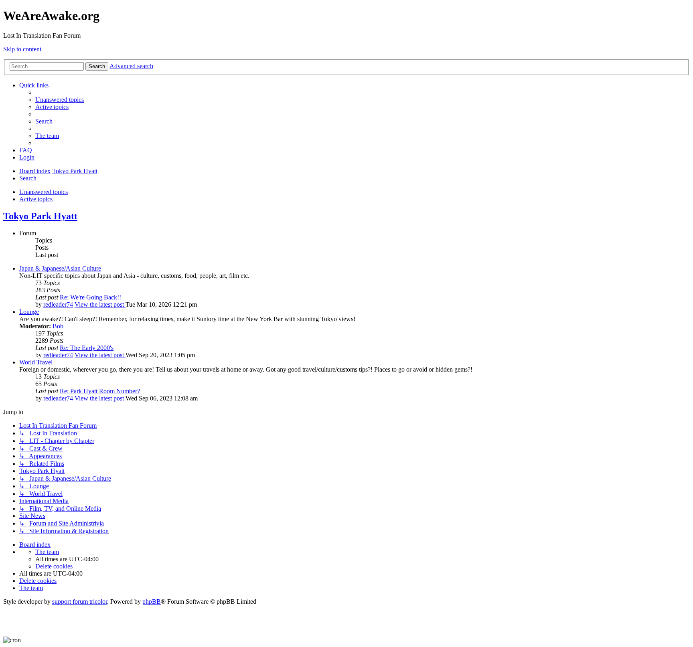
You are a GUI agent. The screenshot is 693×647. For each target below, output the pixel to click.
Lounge (29, 311)
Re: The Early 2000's (86, 347)
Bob (58, 326)
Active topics (36, 199)
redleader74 (58, 304)
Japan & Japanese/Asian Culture (60, 268)
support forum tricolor (79, 601)
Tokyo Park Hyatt (40, 216)
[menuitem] (59, 99)
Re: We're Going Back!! (90, 297)
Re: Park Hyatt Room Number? (100, 391)
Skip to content (22, 49)
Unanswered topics (43, 191)
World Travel (36, 362)
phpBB (151, 601)
